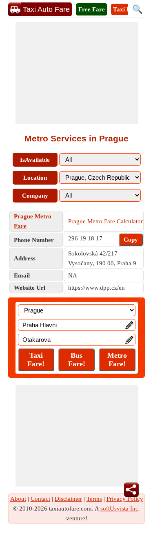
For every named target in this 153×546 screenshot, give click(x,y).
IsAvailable (35, 159)
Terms (94, 498)
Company (35, 195)
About (18, 498)
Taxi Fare (126, 9)
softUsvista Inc (119, 508)
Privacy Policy (124, 498)
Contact (40, 498)
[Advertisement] (77, 73)
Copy (131, 239)
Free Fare (91, 9)
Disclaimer (68, 498)
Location (35, 177)
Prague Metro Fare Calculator (105, 221)
